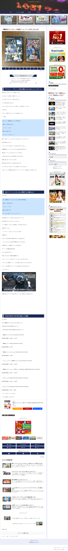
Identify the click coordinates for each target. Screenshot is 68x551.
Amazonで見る (17, 408)
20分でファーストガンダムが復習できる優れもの (21, 80)
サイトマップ (64, 547)
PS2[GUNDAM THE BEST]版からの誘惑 (19, 81)
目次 (21, 75)
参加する (64, 234)
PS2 (3, 415)
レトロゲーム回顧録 (12, 415)
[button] (65, 89)
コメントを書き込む (23, 533)
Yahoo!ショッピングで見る (37, 408)
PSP (6, 415)
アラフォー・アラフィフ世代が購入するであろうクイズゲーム (24, 78)
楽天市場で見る (27, 408)
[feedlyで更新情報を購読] (23, 453)
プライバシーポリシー (57, 547)
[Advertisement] (23, 180)
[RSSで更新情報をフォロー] (38, 453)
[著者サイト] (9, 453)
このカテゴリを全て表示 (57, 233)
